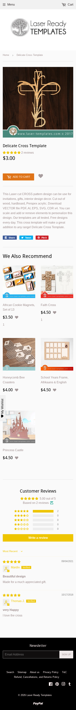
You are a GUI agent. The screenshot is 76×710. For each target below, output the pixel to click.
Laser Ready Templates (39, 695)
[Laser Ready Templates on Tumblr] (69, 684)
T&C (64, 672)
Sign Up (66, 654)
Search (10, 672)
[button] (12, 152)
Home (6, 55)
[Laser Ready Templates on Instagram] (63, 684)
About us (34, 672)
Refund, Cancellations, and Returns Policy (36, 677)
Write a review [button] (38, 537)
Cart (70, 4)
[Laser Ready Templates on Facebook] (51, 684)
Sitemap (22, 672)
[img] (11, 561)
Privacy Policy (50, 672)
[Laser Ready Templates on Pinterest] (57, 684)
